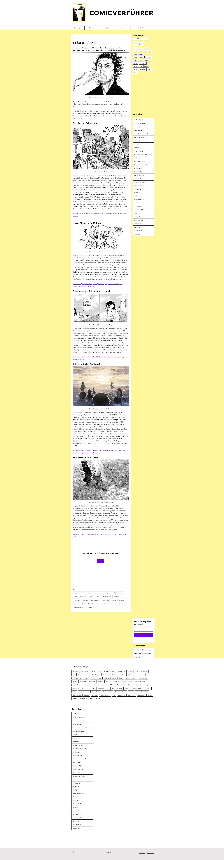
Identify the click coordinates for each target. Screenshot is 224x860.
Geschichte (143, 51)
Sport (75, 596)
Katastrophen (107, 596)
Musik (150, 695)
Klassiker (82, 593)
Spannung (92, 681)
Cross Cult (143, 63)
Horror (135, 69)
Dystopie (75, 681)
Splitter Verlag (137, 48)
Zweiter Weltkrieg (140, 681)
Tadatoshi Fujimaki (79, 607)
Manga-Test (83, 596)
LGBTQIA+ (111, 685)
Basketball (89, 607)
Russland (86, 695)
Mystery (124, 681)
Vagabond (123, 604)
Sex (83, 688)
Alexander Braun (138, 685)
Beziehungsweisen (105, 695)
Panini (135, 72)
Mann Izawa (77, 600)
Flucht (98, 698)
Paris (108, 688)
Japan (90, 593)
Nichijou (114, 600)
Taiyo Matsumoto (107, 692)
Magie (98, 596)
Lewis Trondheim (117, 688)
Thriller (135, 60)
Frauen (108, 681)
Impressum (142, 853)
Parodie (103, 685)
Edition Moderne (138, 57)
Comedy (91, 596)
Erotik (149, 69)
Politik (130, 681)
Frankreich (148, 57)
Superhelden (76, 685)
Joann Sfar (100, 681)
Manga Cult (108, 593)
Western (95, 685)
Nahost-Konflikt (96, 692)
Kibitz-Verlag (131, 695)
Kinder (128, 678)
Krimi (150, 51)
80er (114, 695)
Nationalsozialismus (120, 692)
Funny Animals (121, 685)
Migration (148, 685)
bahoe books (141, 695)
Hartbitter (101, 688)
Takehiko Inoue (113, 604)
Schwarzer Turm (77, 695)
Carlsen (146, 48)
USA (141, 60)
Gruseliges (143, 69)
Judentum (116, 681)
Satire (141, 42)
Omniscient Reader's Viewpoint (90, 604)
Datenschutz (150, 853)
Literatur (94, 695)
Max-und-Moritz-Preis (142, 692)
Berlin (74, 692)
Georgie (85, 600)
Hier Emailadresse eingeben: (142, 626)
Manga (76, 593)
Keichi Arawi (105, 600)
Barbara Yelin (121, 695)
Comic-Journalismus (137, 688)
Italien (91, 698)
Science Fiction (143, 678)
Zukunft (121, 678)
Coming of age (138, 66)
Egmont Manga (118, 593)
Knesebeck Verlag (84, 692)
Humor (135, 42)
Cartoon (148, 688)
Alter (129, 685)
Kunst (74, 698)
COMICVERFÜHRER (121, 13)
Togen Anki (117, 596)
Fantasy (146, 66)
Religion (131, 692)
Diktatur (127, 688)
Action (135, 51)
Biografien (83, 681)
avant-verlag (145, 39)
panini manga (98, 593)
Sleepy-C (76, 604)
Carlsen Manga (83, 698)
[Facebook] (73, 852)
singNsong (122, 600)
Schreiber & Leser (138, 45)
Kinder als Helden (138, 54)
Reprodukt (136, 39)
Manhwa (104, 604)
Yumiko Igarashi (95, 600)
